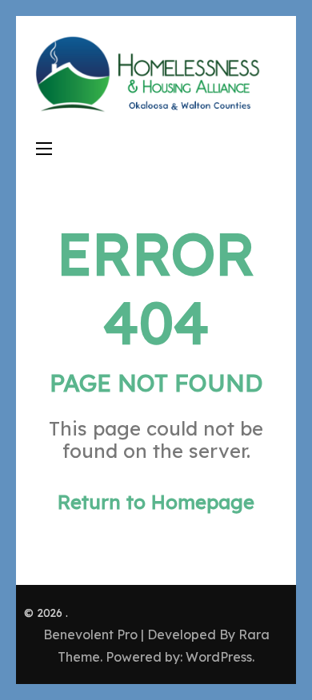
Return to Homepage (156, 502)
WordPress (219, 657)
